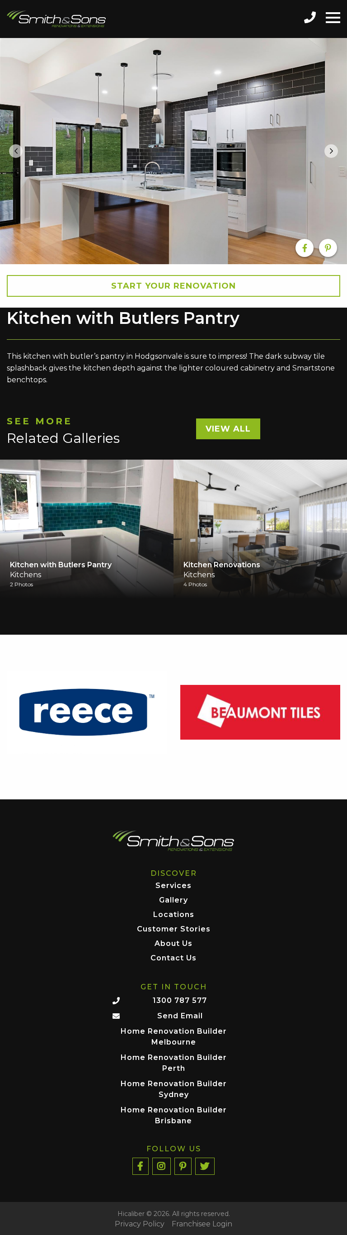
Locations (173, 915)
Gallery (173, 900)
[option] (173, 151)
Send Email (180, 1016)
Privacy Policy (139, 1224)
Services (173, 886)
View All (228, 429)
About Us (173, 944)
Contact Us (173, 958)
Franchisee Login (202, 1224)
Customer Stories (174, 929)
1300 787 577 (180, 1000)
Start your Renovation (173, 286)
